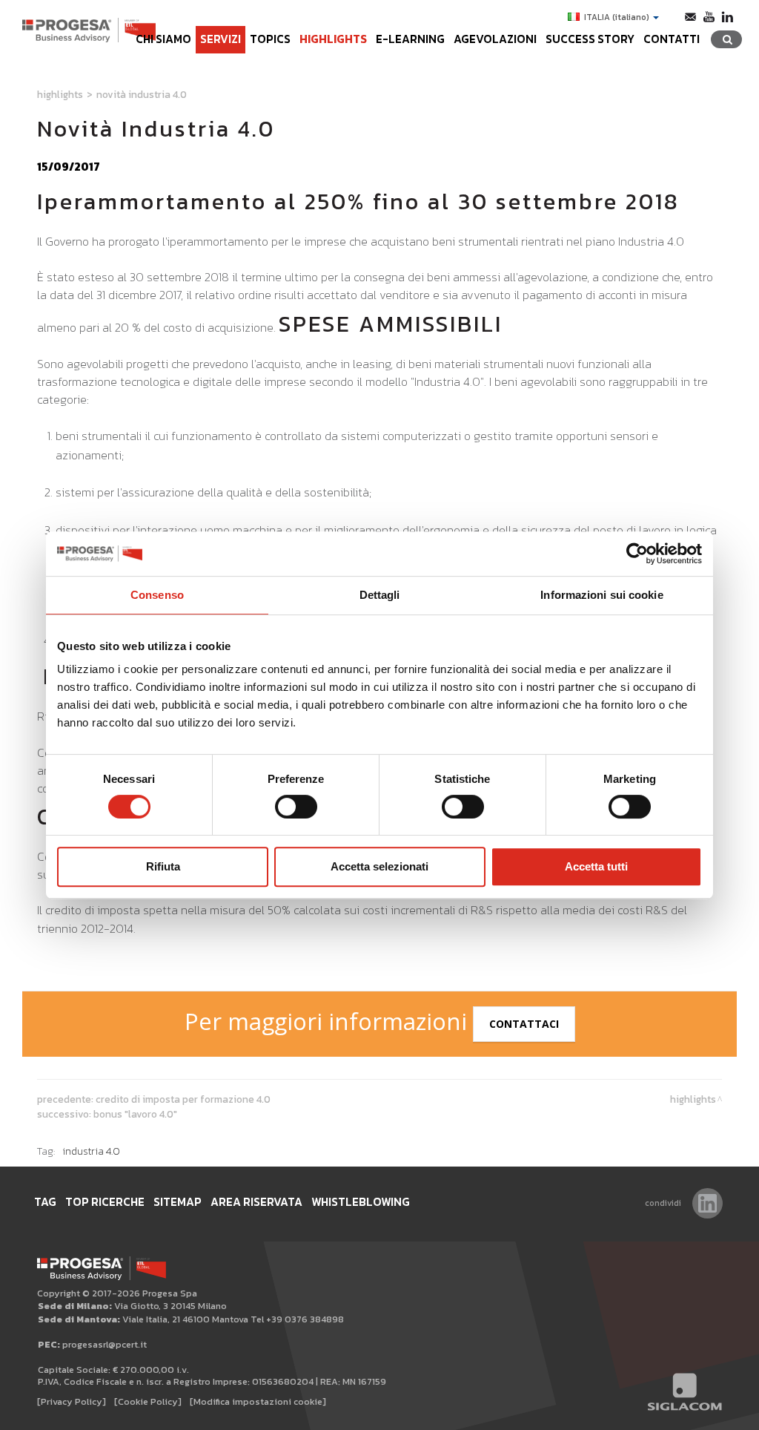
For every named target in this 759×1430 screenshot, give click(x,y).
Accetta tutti (596, 866)
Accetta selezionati (379, 866)
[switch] (296, 807)
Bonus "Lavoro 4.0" (135, 1113)
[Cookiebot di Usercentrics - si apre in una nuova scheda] (637, 553)
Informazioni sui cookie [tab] (601, 594)
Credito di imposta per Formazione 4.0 (183, 1099)
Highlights (333, 38)
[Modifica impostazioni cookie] (258, 1401)
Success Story (590, 38)
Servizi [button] (220, 38)
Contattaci (524, 1024)
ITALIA (616, 17)
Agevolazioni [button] (495, 38)
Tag (45, 1201)
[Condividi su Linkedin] (707, 1203)
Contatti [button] (671, 38)
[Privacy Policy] (71, 1401)
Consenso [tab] (157, 594)
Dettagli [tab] (379, 594)
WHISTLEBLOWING (360, 1201)
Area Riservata (256, 1201)
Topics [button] (270, 38)
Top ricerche (105, 1201)
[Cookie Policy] (148, 1401)
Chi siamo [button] (163, 38)
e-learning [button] (410, 38)
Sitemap (177, 1201)
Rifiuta (163, 866)
